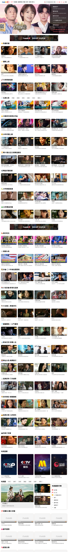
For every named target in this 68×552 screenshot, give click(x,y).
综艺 (27, 2)
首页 (12, 2)
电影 (30, 2)
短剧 (24, 2)
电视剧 (15, 2)
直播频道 (20, 2)
